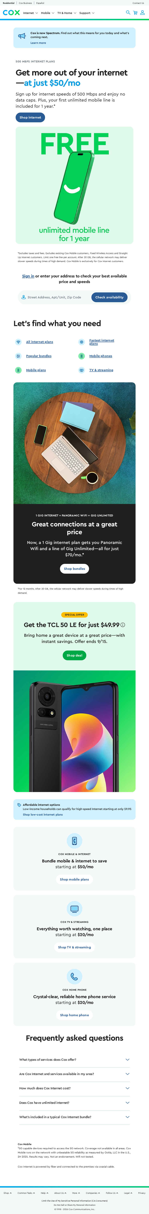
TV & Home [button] (64, 13)
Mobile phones (100, 356)
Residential (8, 3)
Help (43, 1193)
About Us (59, 1193)
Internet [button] (28, 13)
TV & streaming (101, 370)
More (74, 1193)
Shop (6, 1193)
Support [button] (84, 13)
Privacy (141, 1193)
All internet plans (39, 341)
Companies (91, 1193)
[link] (30, 117)
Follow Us (110, 1193)
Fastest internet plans (101, 342)
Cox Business (25, 3)
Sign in (28, 276)
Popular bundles (38, 356)
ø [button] (122, 625)
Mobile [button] (45, 13)
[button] (128, 12)
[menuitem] (31, 14)
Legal (127, 1193)
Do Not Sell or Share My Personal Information (74, 1205)
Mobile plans (36, 370)
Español (40, 3)
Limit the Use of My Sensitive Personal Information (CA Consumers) (75, 1201)
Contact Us (138, 3)
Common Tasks (25, 1193)
